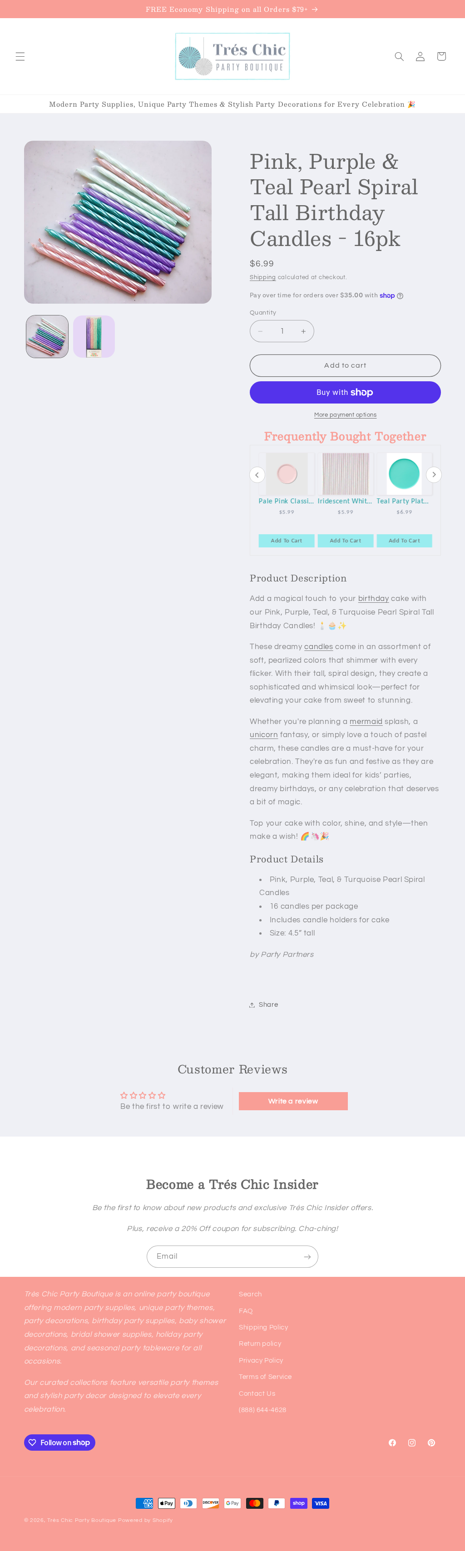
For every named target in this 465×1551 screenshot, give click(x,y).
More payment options (345, 415)
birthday (373, 599)
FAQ (246, 1311)
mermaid (366, 722)
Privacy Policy (261, 1360)
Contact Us (257, 1393)
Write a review (293, 1101)
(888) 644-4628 (263, 1410)
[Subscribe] (307, 1257)
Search (250, 1294)
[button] (20, 56)
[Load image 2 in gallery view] (94, 336)
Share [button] (268, 1004)
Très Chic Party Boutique (81, 1520)
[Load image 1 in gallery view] (47, 336)
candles (318, 647)
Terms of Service (265, 1377)
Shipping (263, 278)
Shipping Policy (263, 1327)
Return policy (260, 1343)
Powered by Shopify (145, 1520)
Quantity (263, 313)
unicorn (264, 735)
